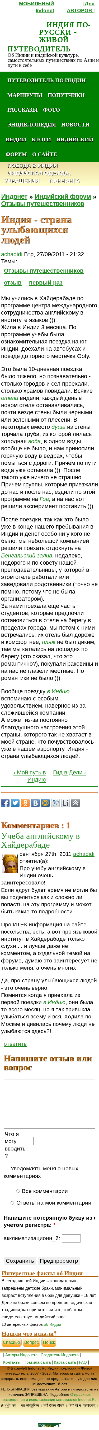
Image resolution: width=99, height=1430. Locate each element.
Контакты (12, 1362)
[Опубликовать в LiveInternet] (65, 803)
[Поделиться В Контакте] (35, 803)
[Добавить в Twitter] (15, 803)
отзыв (13, 282)
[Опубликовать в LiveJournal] (55, 803)
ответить (15, 1044)
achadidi (11, 254)
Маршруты (25, 95)
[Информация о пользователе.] (10, 864)
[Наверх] (75, 803)
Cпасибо (11, 1342)
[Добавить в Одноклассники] (25, 803)
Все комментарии (44, 1191)
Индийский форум (63, 196)
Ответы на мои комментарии (53, 1203)
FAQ (83, 1362)
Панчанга (64, 181)
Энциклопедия (31, 124)
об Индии (52, 1324)
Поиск (49, 1342)
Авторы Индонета (21, 1355)
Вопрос (31, 1342)
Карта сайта (65, 1362)
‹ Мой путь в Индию (29, 776)
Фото (51, 110)
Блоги (41, 139)
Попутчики (66, 95)
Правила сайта (37, 1362)
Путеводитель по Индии (46, 80)
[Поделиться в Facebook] (5, 803)
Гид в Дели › (69, 772)
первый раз (46, 282)
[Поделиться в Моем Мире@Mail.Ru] (45, 803)
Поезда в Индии (32, 166)
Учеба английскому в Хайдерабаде (40, 840)
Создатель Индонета (60, 1355)
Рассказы (22, 110)
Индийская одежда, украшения (37, 177)
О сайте (44, 154)
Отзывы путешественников (42, 203)
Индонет (14, 196)
